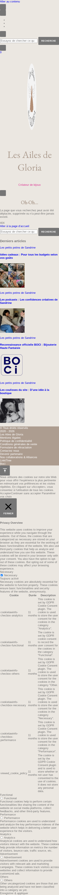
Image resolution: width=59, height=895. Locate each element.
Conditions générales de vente (18, 444)
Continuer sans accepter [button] (26, 493)
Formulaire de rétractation (16, 447)
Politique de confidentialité (16, 441)
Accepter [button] (5, 493)
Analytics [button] (5, 834)
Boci (2, 463)
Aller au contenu (10, 1)
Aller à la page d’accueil (14, 226)
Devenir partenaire (11, 454)
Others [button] (4, 876)
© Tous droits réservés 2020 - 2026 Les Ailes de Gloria (14, 431)
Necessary (10, 575)
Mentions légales (10, 437)
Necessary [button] (6, 571)
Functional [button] (6, 794)
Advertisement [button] (9, 853)
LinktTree (5, 460)
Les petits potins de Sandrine (18, 247)
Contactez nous (9, 450)
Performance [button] (8, 814)
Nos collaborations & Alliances (18, 457)
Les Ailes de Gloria (29, 161)
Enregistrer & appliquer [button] (14, 893)
